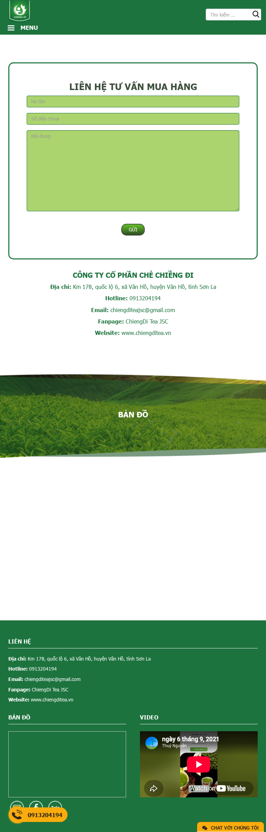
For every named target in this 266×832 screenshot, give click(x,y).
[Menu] (10, 29)
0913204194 (145, 298)
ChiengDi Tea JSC (147, 321)
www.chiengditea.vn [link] (146, 332)
